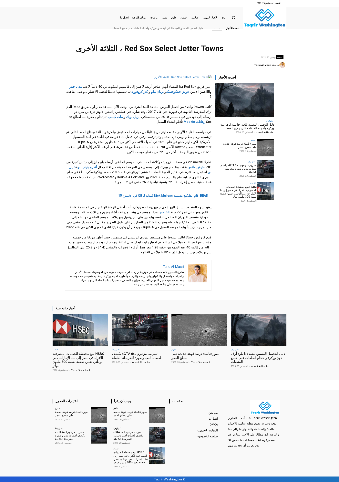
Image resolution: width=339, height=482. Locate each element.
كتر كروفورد (139, 92)
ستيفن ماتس (196, 167)
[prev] (219, 28)
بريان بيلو (157, 92)
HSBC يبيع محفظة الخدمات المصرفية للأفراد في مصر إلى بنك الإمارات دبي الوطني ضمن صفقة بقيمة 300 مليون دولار (238, 191)
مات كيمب (115, 117)
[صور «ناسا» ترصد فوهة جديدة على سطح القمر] (265, 147)
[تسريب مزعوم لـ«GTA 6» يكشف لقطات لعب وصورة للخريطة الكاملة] (265, 169)
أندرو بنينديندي (87, 167)
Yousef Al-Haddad (265, 132)
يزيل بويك (132, 117)
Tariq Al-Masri (262, 64)
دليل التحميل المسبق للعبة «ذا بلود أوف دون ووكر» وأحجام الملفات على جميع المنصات (157, 28)
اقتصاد (253, 183)
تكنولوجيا (269, 121)
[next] (214, 28)
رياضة (279, 57)
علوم (253, 140)
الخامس (164, 212)
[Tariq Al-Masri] (282, 65)
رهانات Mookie (194, 122)
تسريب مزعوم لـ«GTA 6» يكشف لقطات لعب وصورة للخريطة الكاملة (238, 168)
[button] (233, 17)
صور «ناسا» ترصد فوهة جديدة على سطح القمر (240, 145)
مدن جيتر (75, 87)
